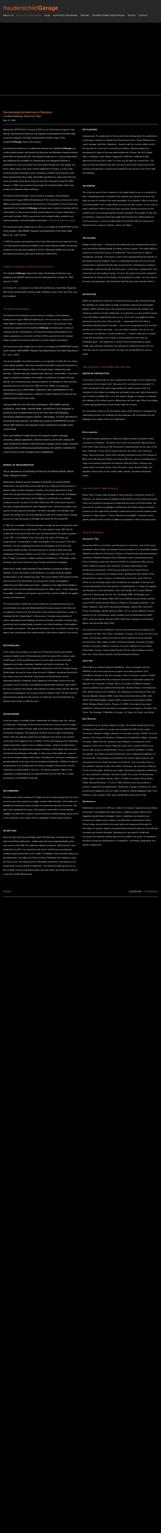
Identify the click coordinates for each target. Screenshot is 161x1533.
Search (132, 15)
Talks (47, 15)
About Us (8, 15)
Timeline (84, 15)
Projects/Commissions (28, 15)
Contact (143, 15)
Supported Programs (65, 15)
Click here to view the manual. (61, 220)
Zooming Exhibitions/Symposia (108, 15)
